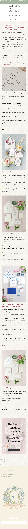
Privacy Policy (3, 462)
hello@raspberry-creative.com (8, 480)
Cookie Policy (3, 459)
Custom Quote (3, 461)
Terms (1, 464)
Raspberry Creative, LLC (14, 8)
